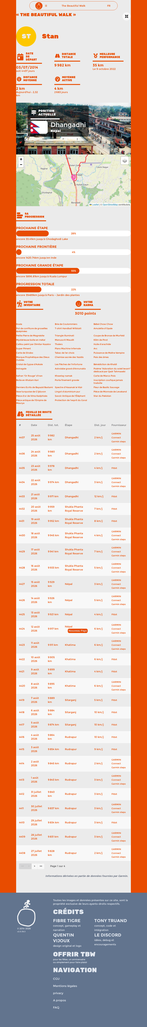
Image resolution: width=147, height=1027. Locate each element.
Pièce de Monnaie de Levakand (110, 391)
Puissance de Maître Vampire (109, 352)
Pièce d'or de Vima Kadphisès (31, 396)
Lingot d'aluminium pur (67, 391)
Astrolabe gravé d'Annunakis (70, 368)
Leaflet (95, 204)
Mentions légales (65, 986)
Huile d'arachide (102, 344)
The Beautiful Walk (73, 5)
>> (41, 866)
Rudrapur (71, 737)
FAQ (56, 1007)
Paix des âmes (101, 357)
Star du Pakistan (102, 396)
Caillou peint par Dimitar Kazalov (33, 344)
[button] (46, 6)
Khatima (70, 644)
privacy (58, 993)
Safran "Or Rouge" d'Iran (29, 375)
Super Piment (23, 348)
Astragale (21, 368)
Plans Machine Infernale (68, 348)
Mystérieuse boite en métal (30, 340)
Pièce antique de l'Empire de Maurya (31, 401)
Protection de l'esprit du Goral (71, 400)
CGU (56, 978)
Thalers (59, 344)
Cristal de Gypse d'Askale (29, 364)
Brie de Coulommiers (66, 324)
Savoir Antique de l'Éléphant (70, 396)
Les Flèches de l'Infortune (68, 364)
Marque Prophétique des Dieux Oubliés (32, 358)
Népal (68, 584)
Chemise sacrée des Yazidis (69, 357)
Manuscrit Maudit (64, 340)
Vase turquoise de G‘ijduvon (31, 391)
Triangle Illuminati (64, 335)
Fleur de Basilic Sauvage (106, 387)
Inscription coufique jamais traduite (108, 381)
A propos (59, 1000)
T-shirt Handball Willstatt (68, 328)
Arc (95, 348)
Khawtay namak (63, 375)
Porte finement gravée (67, 380)
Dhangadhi (72, 437)
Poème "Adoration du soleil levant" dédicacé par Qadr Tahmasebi (112, 370)
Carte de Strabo (24, 352)
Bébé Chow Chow (103, 324)
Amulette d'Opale (103, 328)
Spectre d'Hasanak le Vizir (68, 387)
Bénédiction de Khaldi (105, 364)
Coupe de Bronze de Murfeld (109, 335)
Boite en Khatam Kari (27, 380)
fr (108, 5)
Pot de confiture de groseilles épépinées (32, 330)
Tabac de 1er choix (64, 352)
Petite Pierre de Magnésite (30, 335)
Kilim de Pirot (101, 340)
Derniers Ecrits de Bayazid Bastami (34, 387)
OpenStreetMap (110, 204)
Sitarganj (70, 700)
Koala (19, 324)
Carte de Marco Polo (105, 375)
